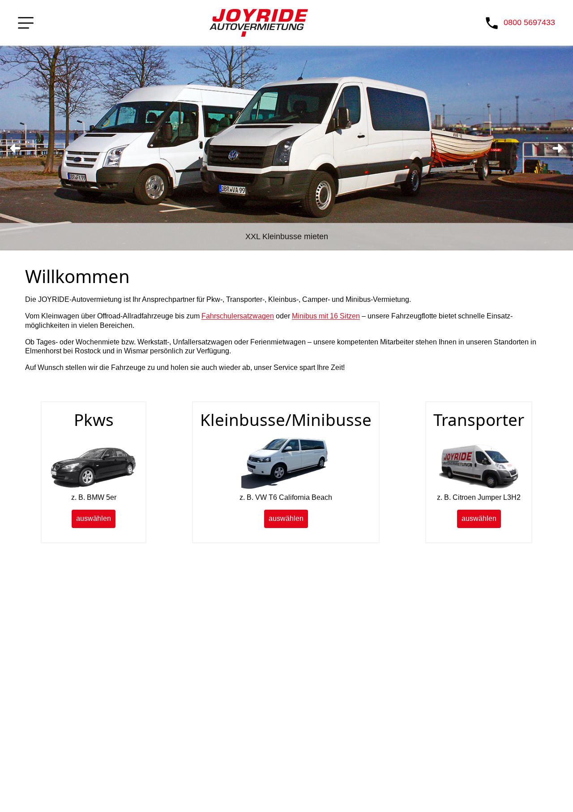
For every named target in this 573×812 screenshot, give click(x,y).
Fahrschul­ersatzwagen (237, 316)
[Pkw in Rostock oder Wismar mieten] (93, 488)
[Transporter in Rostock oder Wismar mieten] (479, 488)
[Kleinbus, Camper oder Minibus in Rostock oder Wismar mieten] (286, 488)
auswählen (93, 518)
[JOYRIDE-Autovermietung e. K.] (259, 23)
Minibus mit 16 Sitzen (326, 316)
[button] (15, 148)
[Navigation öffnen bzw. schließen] (26, 23)
